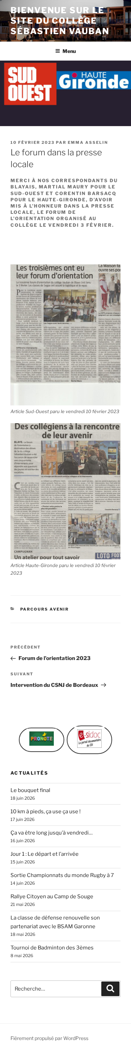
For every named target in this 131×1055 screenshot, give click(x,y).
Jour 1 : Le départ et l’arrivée (44, 854)
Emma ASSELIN (88, 142)
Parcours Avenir (44, 609)
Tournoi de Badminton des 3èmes (52, 948)
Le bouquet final (30, 790)
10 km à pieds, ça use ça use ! (45, 811)
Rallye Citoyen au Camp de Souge (51, 896)
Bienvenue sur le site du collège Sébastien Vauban (59, 20)
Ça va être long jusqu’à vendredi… (51, 833)
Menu (69, 51)
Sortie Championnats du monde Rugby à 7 (62, 875)
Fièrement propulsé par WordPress (49, 1038)
